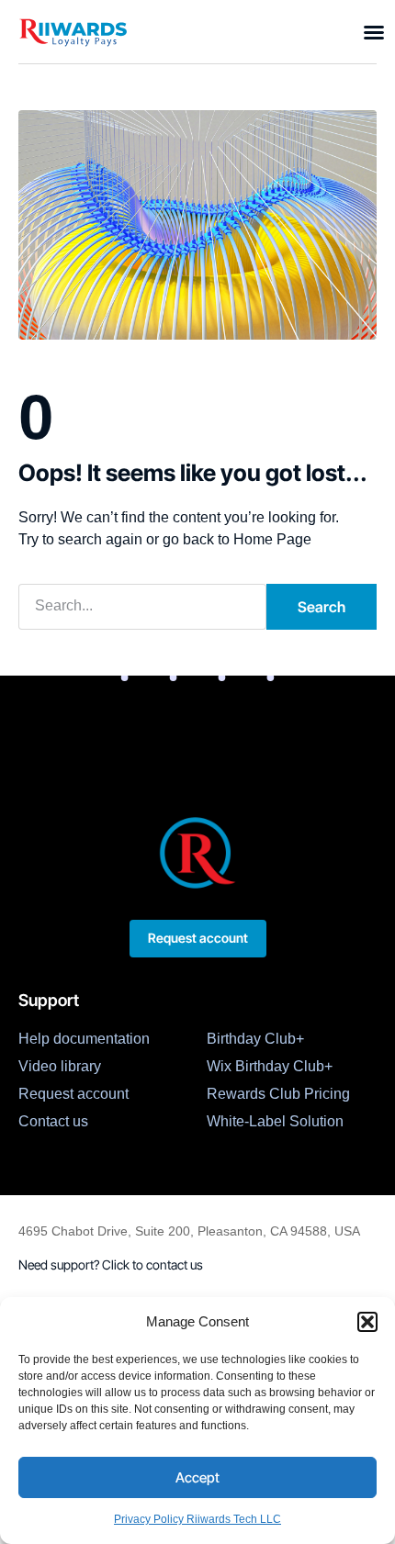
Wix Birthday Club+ (270, 1066)
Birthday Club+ (255, 1038)
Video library (59, 1066)
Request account (73, 1094)
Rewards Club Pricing (278, 1094)
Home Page (272, 539)
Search (321, 607)
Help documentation (84, 1038)
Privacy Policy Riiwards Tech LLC (197, 1519)
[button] (367, 1322)
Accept (197, 1477)
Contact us (53, 1121)
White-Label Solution (275, 1121)
